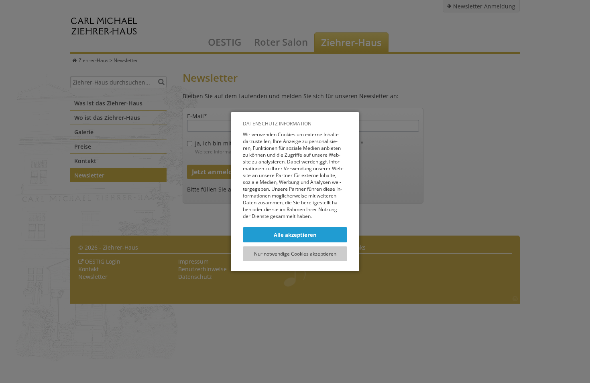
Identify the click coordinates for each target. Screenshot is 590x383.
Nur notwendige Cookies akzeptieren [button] (295, 253)
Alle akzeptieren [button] (295, 234)
